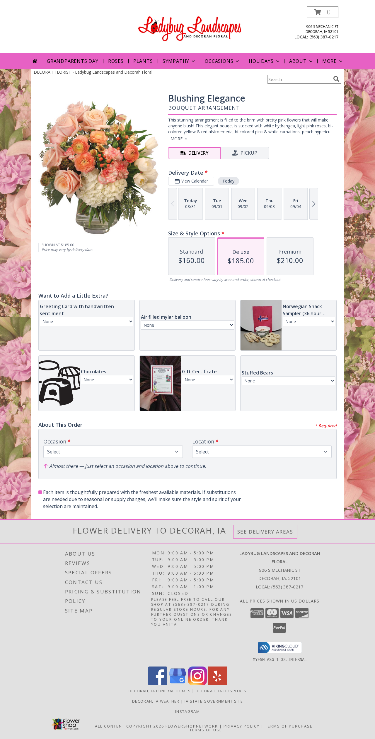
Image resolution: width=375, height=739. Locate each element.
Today (228, 181)
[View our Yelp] (217, 683)
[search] (336, 79)
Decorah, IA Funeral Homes (160, 691)
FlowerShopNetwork (192, 726)
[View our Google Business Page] (177, 683)
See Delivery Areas (265, 531)
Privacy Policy (242, 726)
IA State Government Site (214, 701)
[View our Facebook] (157, 683)
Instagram (187, 711)
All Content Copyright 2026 (129, 726)
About (298, 61)
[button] (322, 12)
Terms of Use (206, 730)
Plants (143, 61)
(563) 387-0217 (323, 37)
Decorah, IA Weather (156, 701)
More (329, 61)
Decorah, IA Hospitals (221, 691)
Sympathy (176, 61)
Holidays (261, 61)
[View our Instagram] (197, 683)
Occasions (219, 61)
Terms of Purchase (289, 726)
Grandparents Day (72, 61)
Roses (116, 61)
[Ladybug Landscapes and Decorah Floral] (189, 26)
